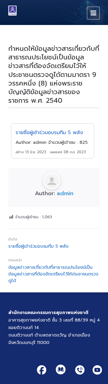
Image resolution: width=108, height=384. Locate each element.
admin (65, 193)
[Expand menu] (93, 13)
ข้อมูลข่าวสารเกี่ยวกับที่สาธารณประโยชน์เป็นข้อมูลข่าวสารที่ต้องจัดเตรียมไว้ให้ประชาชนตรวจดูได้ (53, 274)
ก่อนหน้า (15, 260)
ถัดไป (12, 239)
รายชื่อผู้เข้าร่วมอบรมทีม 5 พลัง (49, 132)
